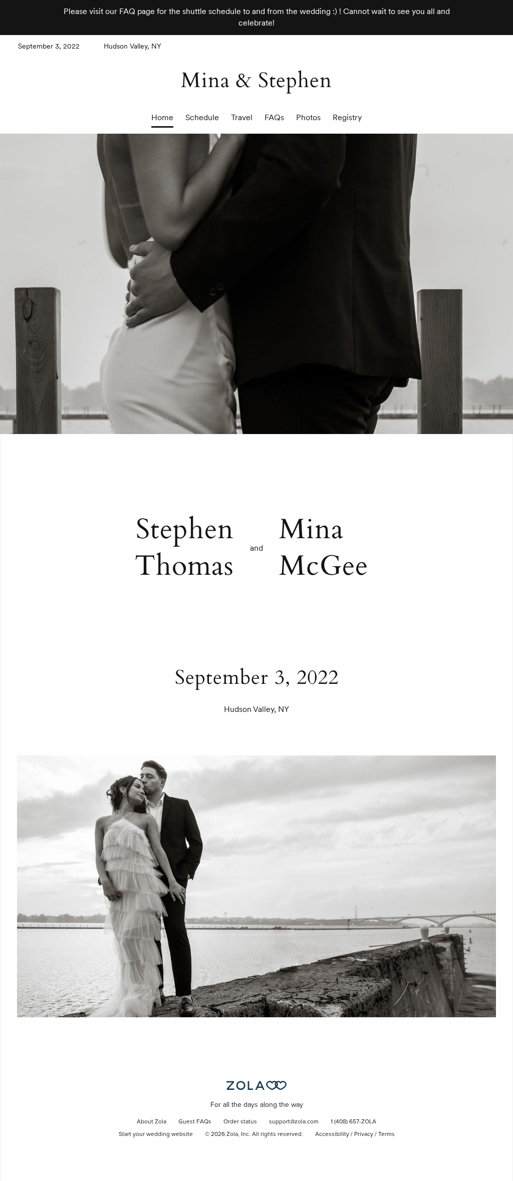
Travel (241, 117)
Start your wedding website (156, 1134)
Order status (240, 1122)
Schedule (202, 117)
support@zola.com (294, 1122)
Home (162, 117)
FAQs (274, 117)
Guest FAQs (194, 1122)
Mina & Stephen (256, 80)
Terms (386, 1134)
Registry (347, 117)
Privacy (363, 1134)
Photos (308, 117)
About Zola (151, 1122)
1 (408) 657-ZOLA (353, 1122)
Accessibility (332, 1134)
